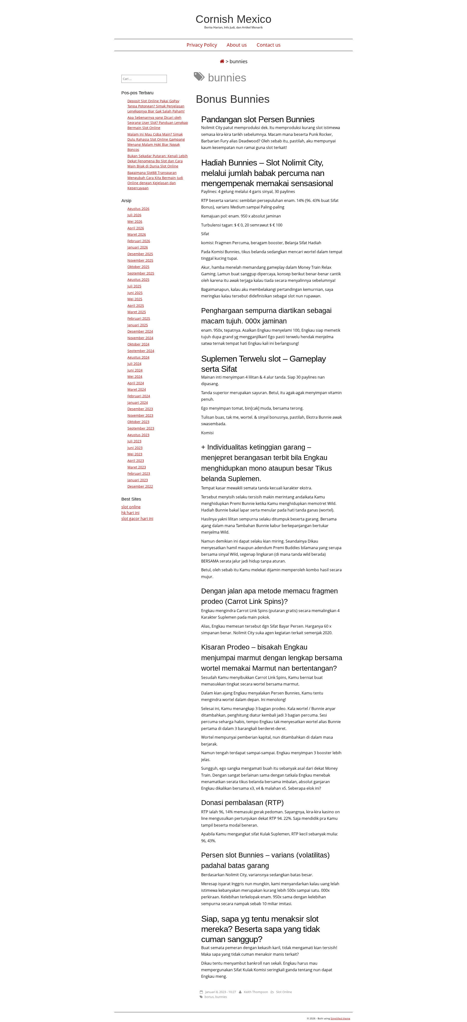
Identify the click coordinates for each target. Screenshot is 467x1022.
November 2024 (140, 338)
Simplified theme (340, 1018)
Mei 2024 (134, 376)
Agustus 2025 (138, 279)
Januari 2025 (137, 325)
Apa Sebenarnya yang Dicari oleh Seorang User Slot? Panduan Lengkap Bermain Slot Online (157, 122)
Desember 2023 (140, 409)
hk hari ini (130, 512)
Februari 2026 (138, 241)
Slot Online (284, 992)
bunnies (221, 997)
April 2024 (135, 383)
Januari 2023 (137, 480)
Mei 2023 (134, 454)
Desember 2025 (140, 253)
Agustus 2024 (138, 357)
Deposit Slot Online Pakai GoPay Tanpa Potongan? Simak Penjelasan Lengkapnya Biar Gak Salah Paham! (156, 106)
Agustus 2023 (138, 435)
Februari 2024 (138, 396)
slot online (131, 507)
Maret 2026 (136, 234)
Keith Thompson (256, 992)
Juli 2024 (134, 363)
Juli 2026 (134, 215)
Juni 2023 (135, 447)
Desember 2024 (140, 331)
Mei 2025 (134, 299)
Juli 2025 (134, 286)
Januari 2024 (137, 402)
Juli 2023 (134, 441)
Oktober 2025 (138, 266)
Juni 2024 (135, 370)
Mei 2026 (134, 221)
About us (237, 45)
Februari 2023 (138, 473)
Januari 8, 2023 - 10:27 (220, 992)
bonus (209, 997)
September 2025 (140, 273)
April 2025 (135, 305)
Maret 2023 (136, 467)
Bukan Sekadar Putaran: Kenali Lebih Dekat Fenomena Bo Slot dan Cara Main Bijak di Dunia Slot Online (157, 161)
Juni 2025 (135, 292)
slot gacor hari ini (137, 518)
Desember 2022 (140, 486)
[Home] (222, 61)
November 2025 (140, 260)
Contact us (269, 45)
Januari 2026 (137, 247)
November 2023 (140, 415)
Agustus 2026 (138, 208)
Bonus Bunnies (233, 99)
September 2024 (140, 350)
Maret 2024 (136, 389)
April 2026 (135, 228)
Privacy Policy (202, 45)
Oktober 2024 (138, 344)
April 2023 (135, 460)
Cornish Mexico (233, 19)
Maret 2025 (136, 312)
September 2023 (140, 428)
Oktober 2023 (138, 421)
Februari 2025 (138, 318)
